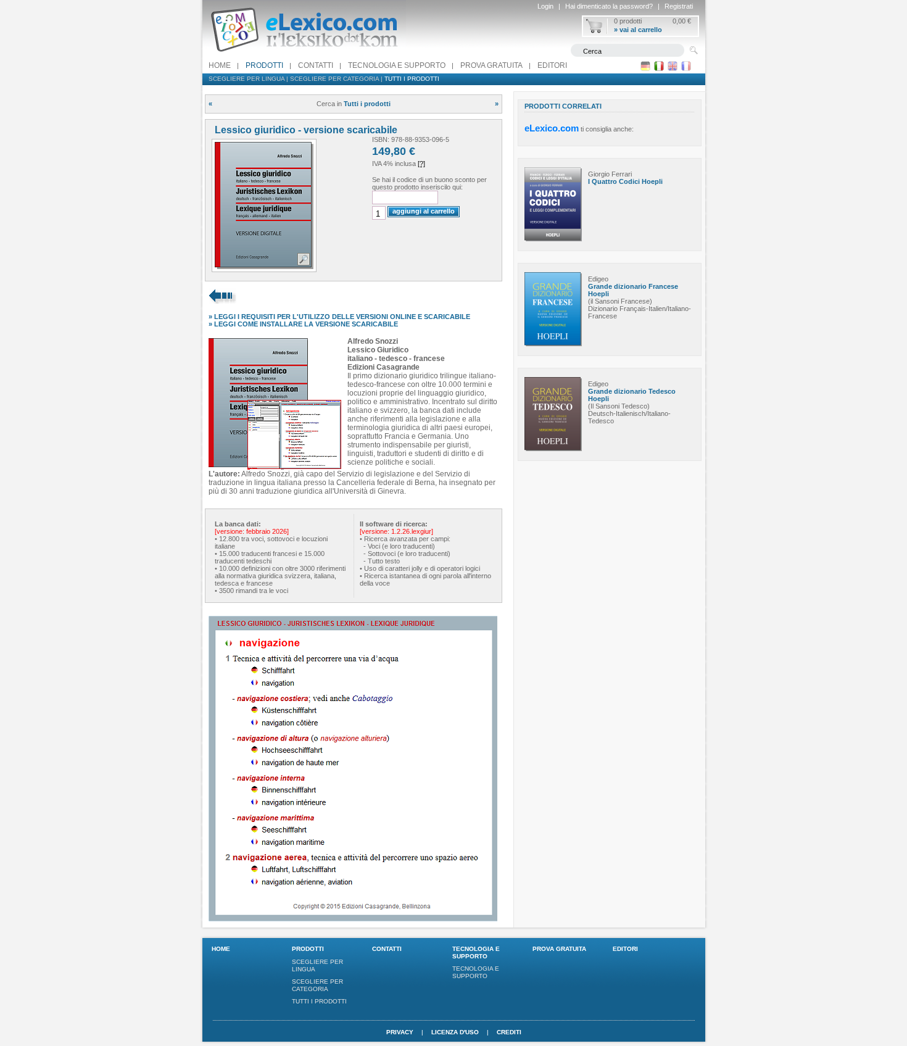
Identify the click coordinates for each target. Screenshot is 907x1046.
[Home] (304, 55)
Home (220, 65)
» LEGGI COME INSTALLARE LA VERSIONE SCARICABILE (303, 324)
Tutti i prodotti (411, 78)
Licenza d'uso (455, 1032)
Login (545, 6)
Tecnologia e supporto (396, 65)
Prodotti (264, 65)
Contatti (315, 65)
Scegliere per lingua (246, 78)
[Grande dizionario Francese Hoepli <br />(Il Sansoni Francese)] (553, 343)
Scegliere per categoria (334, 78)
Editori (552, 65)
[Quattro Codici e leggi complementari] (553, 239)
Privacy (399, 1032)
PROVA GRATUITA (491, 65)
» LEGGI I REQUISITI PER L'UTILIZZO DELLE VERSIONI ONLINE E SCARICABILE (339, 316)
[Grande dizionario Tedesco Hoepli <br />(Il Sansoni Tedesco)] (553, 448)
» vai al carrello (638, 29)
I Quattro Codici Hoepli (625, 181)
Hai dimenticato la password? (609, 6)
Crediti (509, 1032)
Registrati (679, 6)
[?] (421, 163)
